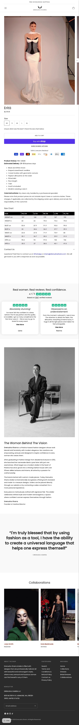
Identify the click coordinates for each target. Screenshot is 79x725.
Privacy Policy (47, 680)
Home (62, 666)
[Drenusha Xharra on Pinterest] (7, 714)
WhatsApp (38, 254)
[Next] (77, 60)
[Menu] (5, 8)
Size (6, 118)
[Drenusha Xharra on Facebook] (5, 714)
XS (7, 123)
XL (27, 123)
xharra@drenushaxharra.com (55, 254)
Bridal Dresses (65, 674)
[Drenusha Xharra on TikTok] (12, 714)
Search (44, 666)
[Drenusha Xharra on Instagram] (10, 714)
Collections (64, 669)
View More (20, 325)
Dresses (63, 672)
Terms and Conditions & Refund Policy (47, 672)
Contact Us (9, 249)
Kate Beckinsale (47, 644)
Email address (11, 703)
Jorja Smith (8, 644)
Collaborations (66, 677)
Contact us (46, 677)
